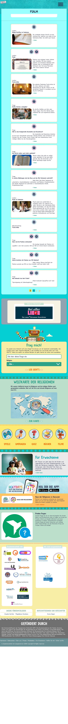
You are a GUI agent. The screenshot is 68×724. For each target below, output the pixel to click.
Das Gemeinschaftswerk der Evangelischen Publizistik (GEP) (18, 628)
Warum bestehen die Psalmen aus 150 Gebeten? (25, 260)
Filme (61, 444)
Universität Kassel (55, 629)
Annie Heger (51, 614)
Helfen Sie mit (50, 640)
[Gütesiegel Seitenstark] (43, 558)
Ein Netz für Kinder (36, 632)
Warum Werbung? (34, 304)
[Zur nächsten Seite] (37, 290)
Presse (24, 640)
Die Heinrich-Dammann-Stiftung (22, 631)
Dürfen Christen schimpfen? (19, 107)
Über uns (18, 640)
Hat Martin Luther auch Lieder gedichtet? (23, 153)
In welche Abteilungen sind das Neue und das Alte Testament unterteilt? (32, 178)
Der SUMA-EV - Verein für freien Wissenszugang (27, 636)
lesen (35, 40)
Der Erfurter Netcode (48, 636)
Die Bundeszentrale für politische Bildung (44, 631)
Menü (60, 4)
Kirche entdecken (41, 513)
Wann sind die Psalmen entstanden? (22, 242)
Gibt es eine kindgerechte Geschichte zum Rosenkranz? (27, 132)
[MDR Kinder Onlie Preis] (48, 577)
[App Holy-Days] (34, 485)
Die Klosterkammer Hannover (21, 632)
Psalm (13, 57)
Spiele (7, 444)
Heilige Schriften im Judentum (20, 32)
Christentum (36, 52)
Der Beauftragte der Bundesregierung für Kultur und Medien (31, 629)
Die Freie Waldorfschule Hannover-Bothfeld (49, 634)
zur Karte (34, 421)
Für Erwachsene (40, 640)
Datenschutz (11, 640)
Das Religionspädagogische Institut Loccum (24, 634)
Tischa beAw (15, 82)
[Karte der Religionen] (34, 405)
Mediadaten (31, 640)
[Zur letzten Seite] (40, 290)
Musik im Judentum (17, 199)
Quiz (34, 444)
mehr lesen (39, 473)
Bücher (47, 444)
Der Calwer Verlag (48, 632)
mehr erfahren (40, 504)
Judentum (34, 27)
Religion (9, 360)
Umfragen (20, 444)
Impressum (3, 640)
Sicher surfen (60, 640)
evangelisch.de (19, 643)
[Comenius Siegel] (58, 558)
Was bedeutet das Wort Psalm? (20, 278)
